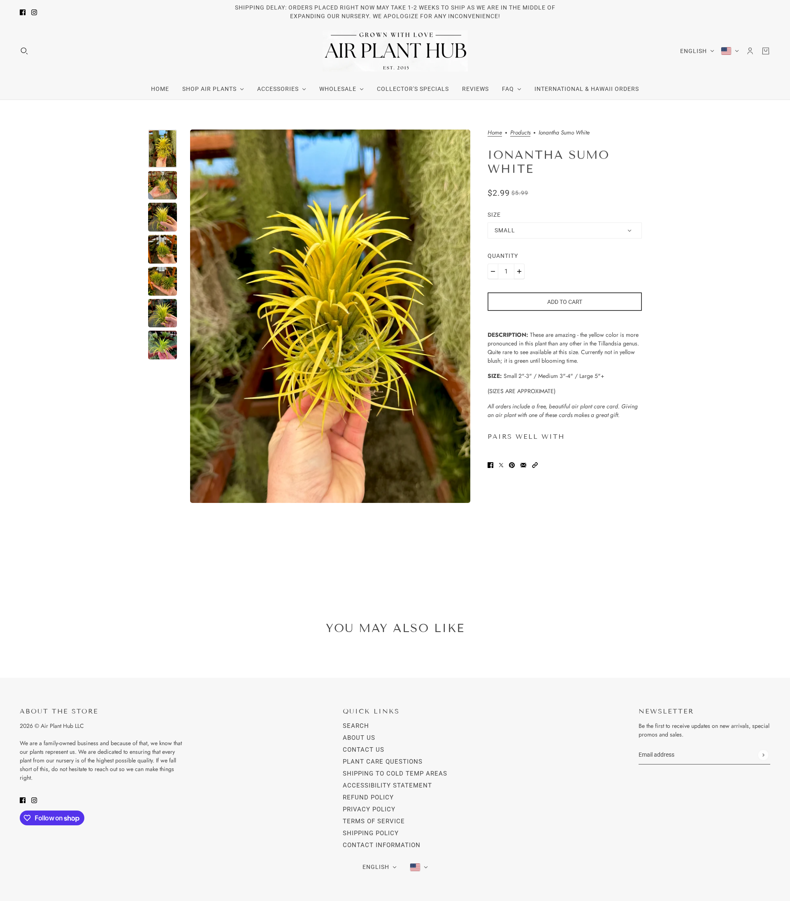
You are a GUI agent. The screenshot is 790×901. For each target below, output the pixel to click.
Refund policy (368, 797)
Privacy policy (369, 809)
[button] (535, 464)
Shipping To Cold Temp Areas (395, 773)
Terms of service (374, 821)
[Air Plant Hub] (395, 51)
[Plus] (519, 271)
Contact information (382, 845)
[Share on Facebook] (490, 464)
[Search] (24, 51)
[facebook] (22, 12)
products (520, 133)
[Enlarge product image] (330, 316)
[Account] (750, 51)
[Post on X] (501, 464)
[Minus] (493, 271)
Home (495, 133)
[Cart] (765, 51)
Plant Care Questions (383, 761)
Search (356, 726)
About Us (359, 737)
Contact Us (363, 749)
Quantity (503, 255)
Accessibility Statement (387, 785)
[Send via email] (523, 464)
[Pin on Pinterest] (512, 464)
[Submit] (763, 754)
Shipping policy (371, 833)
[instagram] (34, 12)
